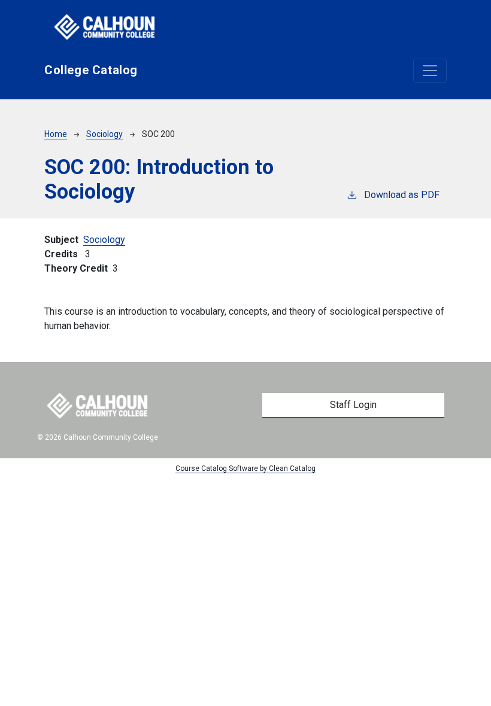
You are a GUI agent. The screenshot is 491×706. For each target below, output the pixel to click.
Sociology (104, 134)
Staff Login (353, 404)
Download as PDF (402, 194)
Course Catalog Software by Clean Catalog (245, 468)
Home (55, 134)
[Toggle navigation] (430, 71)
